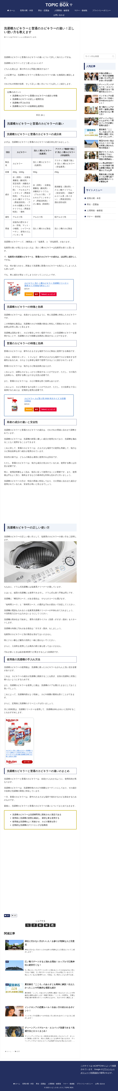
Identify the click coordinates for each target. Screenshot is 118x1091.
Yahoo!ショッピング (48, 294)
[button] (53, 925)
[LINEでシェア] (46, 925)
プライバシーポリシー (85, 1084)
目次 (38, 115)
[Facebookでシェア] (34, 925)
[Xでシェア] (28, 925)
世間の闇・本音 (28, 1084)
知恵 (15, 915)
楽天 (36, 294)
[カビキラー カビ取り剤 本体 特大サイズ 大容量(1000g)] (14, 404)
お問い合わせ (100, 1084)
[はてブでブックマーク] (40, 925)
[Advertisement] (40, 47)
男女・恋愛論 (41, 1084)
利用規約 (94, 1073)
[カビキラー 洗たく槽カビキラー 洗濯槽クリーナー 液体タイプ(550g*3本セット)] (14, 289)
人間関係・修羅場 (54, 1084)
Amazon (29, 294)
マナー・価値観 (68, 1084)
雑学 (8, 915)
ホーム (17, 1084)
